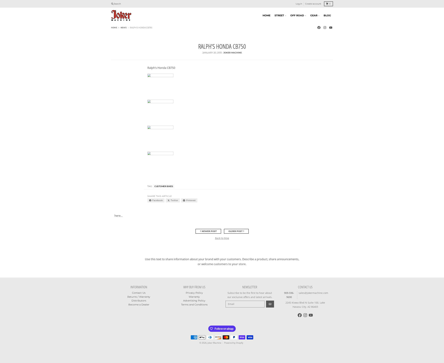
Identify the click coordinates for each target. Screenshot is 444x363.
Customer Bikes (163, 186)
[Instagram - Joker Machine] (325, 27)
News (124, 27)
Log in (299, 3)
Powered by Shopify (233, 342)
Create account (313, 3)
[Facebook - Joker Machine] (319, 27)
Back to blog (222, 238)
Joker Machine (214, 342)
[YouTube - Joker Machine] (330, 27)
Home (114, 27)
